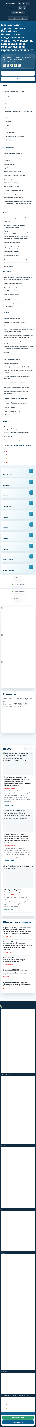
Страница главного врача (11, 157)
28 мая (7, 100)
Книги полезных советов (12, 411)
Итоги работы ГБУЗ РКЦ (11, 182)
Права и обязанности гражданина (14, 326)
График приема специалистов (13, 287)
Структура (7, 160)
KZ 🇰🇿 (5, 458)
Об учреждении (8, 147)
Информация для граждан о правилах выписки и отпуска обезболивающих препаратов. (18, 347)
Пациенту (5, 313)
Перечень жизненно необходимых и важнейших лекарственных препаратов (19, 330)
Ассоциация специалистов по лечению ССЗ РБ (18, 112)
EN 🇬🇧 (5, 455)
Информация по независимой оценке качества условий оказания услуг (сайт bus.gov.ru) (18, 336)
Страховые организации (11, 356)
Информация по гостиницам (12, 440)
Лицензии (7, 221)
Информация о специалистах (13, 283)
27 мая (7, 96)
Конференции (9, 306)
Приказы (7, 299)
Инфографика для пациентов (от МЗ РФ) (16, 367)
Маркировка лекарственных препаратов (16, 387)
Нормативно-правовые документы (14, 322)
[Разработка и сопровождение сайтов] (18, 1006)
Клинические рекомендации (13, 303)
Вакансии (7, 290)
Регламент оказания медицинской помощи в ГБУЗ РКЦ (17, 377)
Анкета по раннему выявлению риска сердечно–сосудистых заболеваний (16, 402)
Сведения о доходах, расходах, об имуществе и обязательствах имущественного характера (18, 202)
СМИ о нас (7, 207)
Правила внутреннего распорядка (14, 175)
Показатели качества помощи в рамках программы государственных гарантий (16, 237)
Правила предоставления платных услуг (16, 263)
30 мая (7, 107)
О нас (7, 125)
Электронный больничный (12, 318)
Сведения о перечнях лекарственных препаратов (15, 342)
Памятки (7, 415)
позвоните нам (18, 1417)
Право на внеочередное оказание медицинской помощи (18, 371)
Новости (8, 121)
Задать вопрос (8, 436)
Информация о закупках (11, 194)
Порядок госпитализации (11, 251)
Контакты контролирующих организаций (16, 432)
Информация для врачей (11, 294)
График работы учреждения (12, 171)
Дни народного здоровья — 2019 (14, 91)
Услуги (4, 212)
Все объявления (27, 922)
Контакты (9, 140)
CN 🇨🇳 (5, 462)
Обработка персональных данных (14, 168)
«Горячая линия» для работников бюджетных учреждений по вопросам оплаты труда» (18, 278)
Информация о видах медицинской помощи (17, 218)
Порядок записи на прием (12, 242)
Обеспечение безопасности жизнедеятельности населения (18, 383)
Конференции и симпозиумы (15, 136)
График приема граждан (11, 186)
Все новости (28, 749)
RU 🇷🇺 (5, 451)
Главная (5, 86)
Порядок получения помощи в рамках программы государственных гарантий (16, 232)
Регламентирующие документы (13, 190)
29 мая (7, 104)
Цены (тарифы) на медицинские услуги (16, 259)
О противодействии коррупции (13, 197)
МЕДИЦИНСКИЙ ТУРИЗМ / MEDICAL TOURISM (16, 445)
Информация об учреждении (13, 153)
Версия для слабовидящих (18, 18)
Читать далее (9, 805)
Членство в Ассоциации (13, 129)
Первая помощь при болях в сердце (16, 398)
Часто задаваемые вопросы (12, 359)
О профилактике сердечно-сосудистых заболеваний (16, 392)
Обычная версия (18, 12)
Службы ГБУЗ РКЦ (9, 164)
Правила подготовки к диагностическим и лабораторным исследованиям (17, 247)
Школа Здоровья (10, 407)
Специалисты (7, 272)
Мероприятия (10, 132)
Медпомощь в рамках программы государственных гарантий (14, 226)
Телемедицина (8, 266)
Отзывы (6, 352)
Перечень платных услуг (11, 255)
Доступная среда (9, 179)
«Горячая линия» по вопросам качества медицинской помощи (16, 428)
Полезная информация (11, 363)
